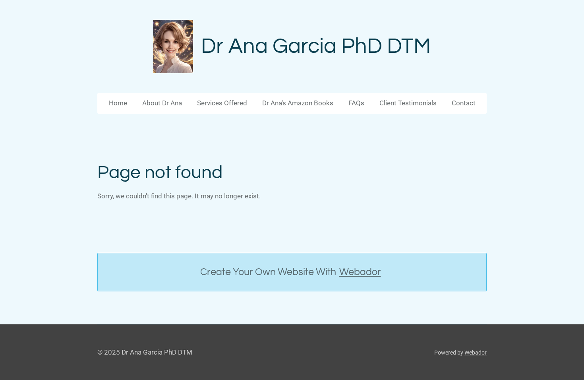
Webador (360, 272)
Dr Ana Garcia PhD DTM (316, 46)
